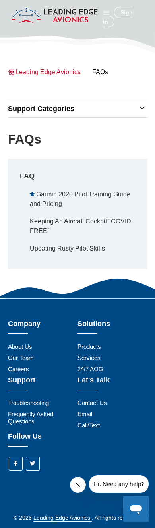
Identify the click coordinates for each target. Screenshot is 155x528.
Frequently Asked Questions (30, 418)
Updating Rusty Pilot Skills (67, 248)
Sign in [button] (118, 17)
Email (85, 414)
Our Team (21, 357)
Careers (18, 369)
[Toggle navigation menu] (106, 12)
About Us (20, 346)
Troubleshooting (28, 402)
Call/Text (89, 425)
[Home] (55, 29)
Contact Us (92, 402)
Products (89, 346)
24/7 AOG (90, 369)
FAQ (27, 176)
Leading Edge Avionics (48, 72)
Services (89, 357)
